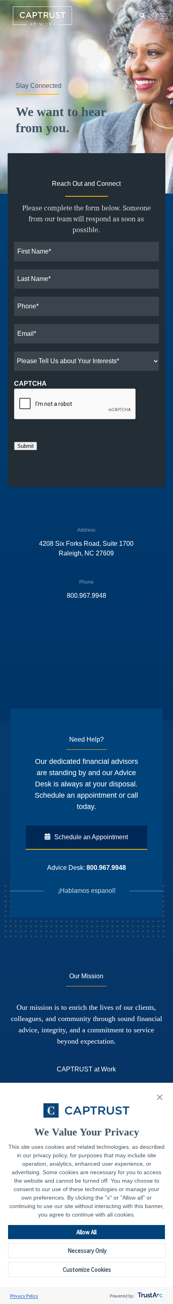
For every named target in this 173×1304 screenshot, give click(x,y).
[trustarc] (149, 1295)
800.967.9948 (106, 867)
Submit (25, 446)
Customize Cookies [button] (87, 1269)
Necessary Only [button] (87, 1250)
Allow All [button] (86, 1232)
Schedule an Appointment (91, 837)
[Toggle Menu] (162, 16)
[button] (160, 1097)
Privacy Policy (24, 1296)
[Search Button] (142, 16)
